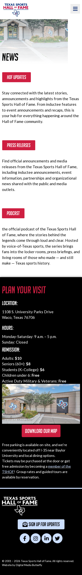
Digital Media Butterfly (29, 565)
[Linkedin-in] (47, 538)
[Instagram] (36, 538)
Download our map (41, 431)
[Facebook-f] (25, 538)
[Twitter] (57, 538)
